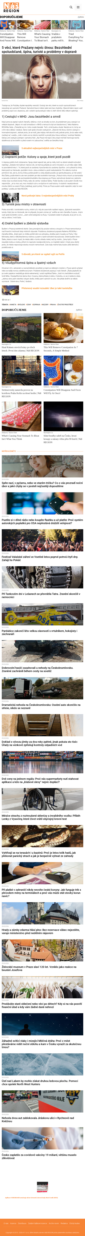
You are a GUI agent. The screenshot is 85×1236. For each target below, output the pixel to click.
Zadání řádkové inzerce (37, 1223)
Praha (53, 305)
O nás (6, 1223)
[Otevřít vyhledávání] (71, 7)
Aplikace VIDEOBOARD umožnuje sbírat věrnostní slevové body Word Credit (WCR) (31, 1198)
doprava (36, 305)
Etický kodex (75, 1223)
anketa (13, 305)
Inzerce (13, 1223)
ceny (29, 305)
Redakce (64, 1223)
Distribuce (22, 1223)
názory (45, 305)
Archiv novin (54, 1223)
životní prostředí (65, 305)
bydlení (21, 305)
